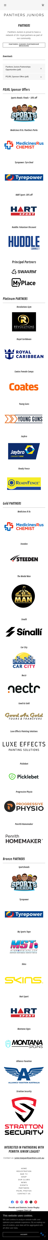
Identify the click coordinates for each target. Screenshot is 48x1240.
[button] (5, 5)
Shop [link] (24, 1177)
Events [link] (24, 1185)
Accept (24, 1234)
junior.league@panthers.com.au (29, 1158)
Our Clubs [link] (24, 1180)
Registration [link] (24, 1171)
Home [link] (24, 1168)
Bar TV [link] (24, 1174)
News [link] (24, 1182)
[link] (24, 15)
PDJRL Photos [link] (24, 1191)
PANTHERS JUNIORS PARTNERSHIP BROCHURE (24, 45)
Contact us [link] (24, 1194)
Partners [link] (24, 1188)
